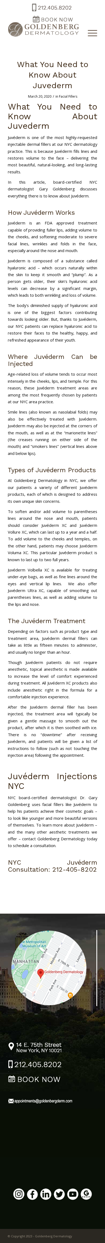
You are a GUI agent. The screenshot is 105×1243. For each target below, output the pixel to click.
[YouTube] (72, 1195)
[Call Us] (35, 1065)
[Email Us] (40, 1101)
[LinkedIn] (45, 1195)
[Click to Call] (51, 12)
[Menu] (89, 33)
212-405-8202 (74, 869)
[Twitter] (59, 1195)
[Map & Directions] (52, 967)
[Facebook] (32, 1195)
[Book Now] (35, 1080)
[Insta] (19, 1195)
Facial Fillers (68, 96)
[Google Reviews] (86, 1195)
